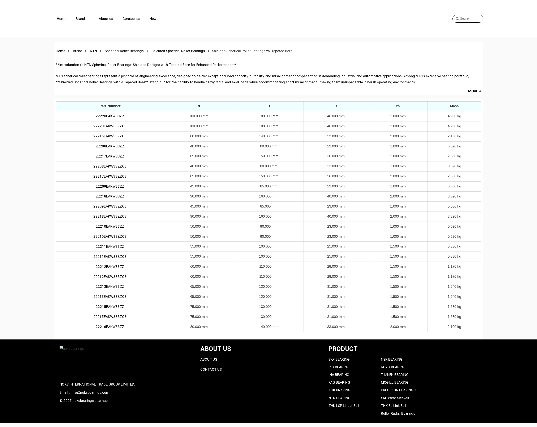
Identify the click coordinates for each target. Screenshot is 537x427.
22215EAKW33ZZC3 (109, 317)
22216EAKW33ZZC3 (109, 136)
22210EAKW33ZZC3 (109, 236)
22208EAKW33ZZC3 (109, 166)
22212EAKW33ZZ (110, 266)
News (154, 19)
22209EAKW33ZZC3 (109, 206)
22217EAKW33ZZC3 (109, 176)
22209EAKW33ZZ (110, 186)
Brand (80, 19)
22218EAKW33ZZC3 (109, 216)
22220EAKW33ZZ (110, 116)
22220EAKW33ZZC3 (109, 126)
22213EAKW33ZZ (110, 286)
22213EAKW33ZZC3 (109, 296)
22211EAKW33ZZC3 (109, 256)
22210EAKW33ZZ (110, 226)
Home (61, 19)
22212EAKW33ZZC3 (109, 277)
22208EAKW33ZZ (110, 146)
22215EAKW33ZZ (110, 306)
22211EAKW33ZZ (110, 246)
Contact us (131, 19)
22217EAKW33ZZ (110, 156)
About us (106, 19)
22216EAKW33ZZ (110, 327)
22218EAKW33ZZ (110, 196)
